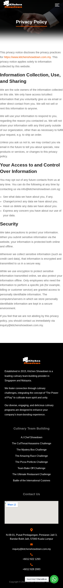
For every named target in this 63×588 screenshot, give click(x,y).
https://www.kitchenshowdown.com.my (27, 57)
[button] (57, 5)
